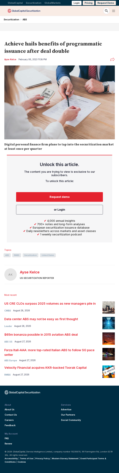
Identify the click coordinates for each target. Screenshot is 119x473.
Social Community (71, 420)
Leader (8, 326)
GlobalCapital (15, 3)
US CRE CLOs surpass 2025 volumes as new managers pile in (50, 303)
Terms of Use (26, 458)
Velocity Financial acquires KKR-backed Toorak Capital (45, 367)
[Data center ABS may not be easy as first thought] (108, 323)
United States (48, 255)
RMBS (16, 255)
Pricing (89, 3)
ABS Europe (10, 360)
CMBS (7, 310)
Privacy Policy (42, 458)
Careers (9, 420)
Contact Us (11, 415)
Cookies (22, 462)
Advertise (66, 409)
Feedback (10, 425)
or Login (59, 209)
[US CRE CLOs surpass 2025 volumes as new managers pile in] (108, 307)
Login (77, 3)
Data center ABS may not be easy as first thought (41, 319)
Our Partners (68, 415)
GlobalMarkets (52, 3)
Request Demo (105, 3)
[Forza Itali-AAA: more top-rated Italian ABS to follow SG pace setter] (108, 354)
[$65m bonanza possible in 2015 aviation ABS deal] (108, 338)
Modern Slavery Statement (65, 458)
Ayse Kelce (30, 272)
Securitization (33, 3)
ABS (25, 19)
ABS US (8, 341)
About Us (9, 409)
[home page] (24, 11)
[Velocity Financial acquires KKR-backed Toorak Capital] (108, 371)
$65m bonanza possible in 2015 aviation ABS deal (41, 334)
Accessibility (11, 458)
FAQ (7, 438)
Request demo (60, 196)
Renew (8, 444)
